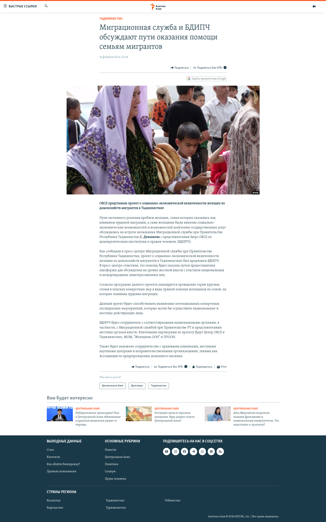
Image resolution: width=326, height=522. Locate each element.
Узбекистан (172, 500)
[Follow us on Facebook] (184, 451)
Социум (110, 471)
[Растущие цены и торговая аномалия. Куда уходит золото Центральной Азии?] (139, 413)
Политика (111, 464)
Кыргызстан (55, 507)
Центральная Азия (87, 408)
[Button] (180, 67)
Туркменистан (116, 507)
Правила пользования (61, 471)
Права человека (115, 478)
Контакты (53, 457)
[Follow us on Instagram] (175, 451)
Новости (110, 449)
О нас (50, 449)
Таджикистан (110, 19)
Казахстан (54, 500)
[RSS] (220, 451)
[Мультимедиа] (314, 6)
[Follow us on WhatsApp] (202, 451)
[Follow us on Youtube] (166, 451)
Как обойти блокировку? (63, 464)
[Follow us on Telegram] (193, 451)
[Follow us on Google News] (211, 451)
